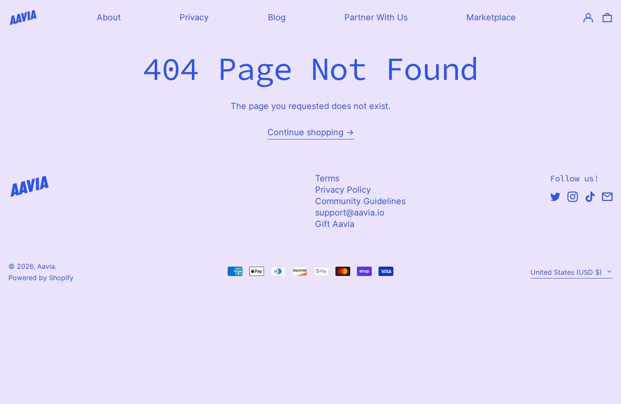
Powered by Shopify (41, 277)
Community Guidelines (360, 201)
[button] (607, 17)
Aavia (46, 266)
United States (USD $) (567, 272)
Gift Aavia (334, 224)
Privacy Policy (343, 190)
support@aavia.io (349, 212)
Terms (327, 178)
